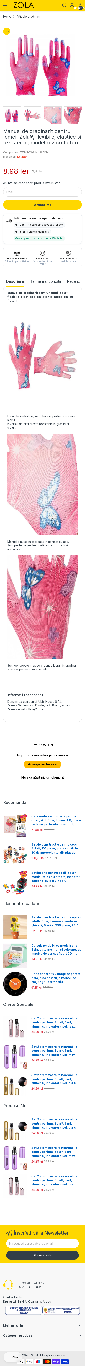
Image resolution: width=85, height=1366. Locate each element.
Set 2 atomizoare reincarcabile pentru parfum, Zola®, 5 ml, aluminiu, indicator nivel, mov (54, 1050)
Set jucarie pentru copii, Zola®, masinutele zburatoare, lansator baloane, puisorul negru (55, 876)
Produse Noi (15, 1105)
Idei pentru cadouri (21, 903)
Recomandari (16, 802)
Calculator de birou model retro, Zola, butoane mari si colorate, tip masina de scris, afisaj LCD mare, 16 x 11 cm (56, 950)
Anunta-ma (42, 204)
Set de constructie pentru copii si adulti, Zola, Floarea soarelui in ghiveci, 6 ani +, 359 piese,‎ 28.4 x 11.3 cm (56, 921)
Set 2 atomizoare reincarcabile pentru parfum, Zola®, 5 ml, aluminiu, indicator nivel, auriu (54, 1079)
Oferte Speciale (18, 1004)
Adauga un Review (42, 764)
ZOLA (34, 1355)
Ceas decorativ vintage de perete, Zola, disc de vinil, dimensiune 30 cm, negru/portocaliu (56, 978)
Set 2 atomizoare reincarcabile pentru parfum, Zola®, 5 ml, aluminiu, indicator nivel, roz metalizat (54, 1022)
